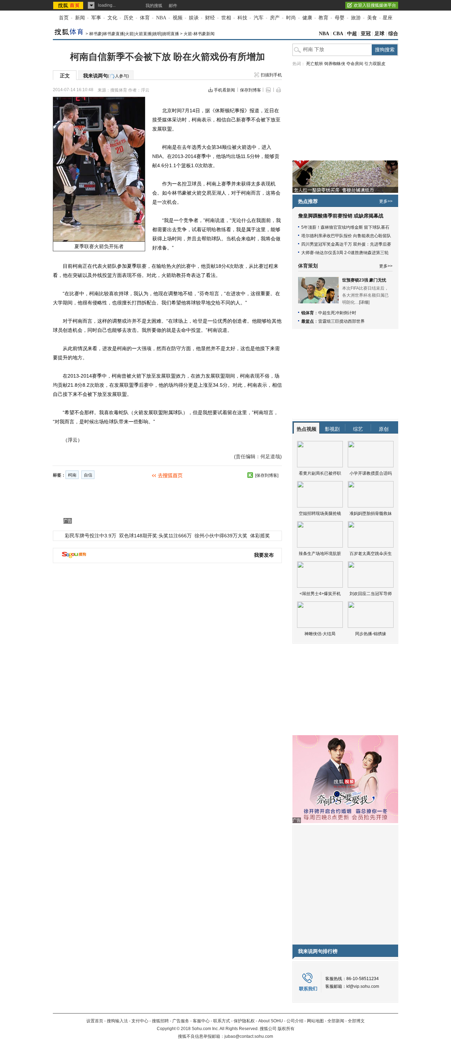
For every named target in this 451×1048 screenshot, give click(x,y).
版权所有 (286, 1028)
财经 (210, 17)
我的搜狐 (154, 5)
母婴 (340, 17)
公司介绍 (294, 1020)
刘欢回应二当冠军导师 (371, 593)
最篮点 (307, 321)
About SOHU (270, 1020)
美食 (372, 17)
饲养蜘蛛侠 (334, 63)
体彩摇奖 (260, 535)
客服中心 (201, 1020)
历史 (129, 17)
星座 (388, 17)
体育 (145, 17)
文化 (112, 17)
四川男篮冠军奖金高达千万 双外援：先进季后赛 (346, 244)
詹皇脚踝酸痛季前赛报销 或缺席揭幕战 (340, 216)
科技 (242, 17)
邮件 (173, 5)
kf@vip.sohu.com (362, 986)
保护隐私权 (244, 1020)
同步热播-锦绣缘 (370, 633)
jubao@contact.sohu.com (248, 1036)
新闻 (80, 17)
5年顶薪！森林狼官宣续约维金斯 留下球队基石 (345, 227)
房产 (275, 17)
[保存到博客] (266, 475)
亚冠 (366, 33)
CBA (338, 33)
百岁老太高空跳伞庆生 (371, 553)
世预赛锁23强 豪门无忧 (364, 280)
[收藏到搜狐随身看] (250, 475)
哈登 (198, 321)
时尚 (291, 17)
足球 (379, 33)
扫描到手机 (271, 74)
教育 (323, 17)
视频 (178, 17)
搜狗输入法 (117, 1020)
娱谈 (194, 17)
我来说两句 (106, 75)
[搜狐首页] (69, 5)
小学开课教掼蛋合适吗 (371, 473)
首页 (64, 17)
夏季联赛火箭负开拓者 (99, 246)
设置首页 (94, 1020)
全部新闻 (335, 1020)
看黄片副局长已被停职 (320, 473)
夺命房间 (354, 63)
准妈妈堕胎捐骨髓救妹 (371, 513)
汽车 (259, 17)
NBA (161, 17)
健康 (307, 17)
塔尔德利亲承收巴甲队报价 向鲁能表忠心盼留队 (346, 235)
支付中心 (139, 1020)
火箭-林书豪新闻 (199, 33)
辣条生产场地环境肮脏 (320, 553)
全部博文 (356, 1020)
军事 (96, 17)
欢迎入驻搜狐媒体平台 (375, 5)
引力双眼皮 (374, 63)
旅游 (356, 17)
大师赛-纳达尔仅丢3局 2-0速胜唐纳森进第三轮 (345, 252)
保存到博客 (250, 90)
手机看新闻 (224, 90)
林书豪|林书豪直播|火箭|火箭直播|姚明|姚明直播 (134, 33)
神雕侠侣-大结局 (319, 633)
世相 (226, 17)
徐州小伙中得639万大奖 (220, 535)
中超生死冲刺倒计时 (337, 312)
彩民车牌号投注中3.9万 (90, 535)
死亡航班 (314, 63)
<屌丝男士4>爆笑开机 (320, 593)
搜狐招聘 (160, 1020)
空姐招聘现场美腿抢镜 (320, 513)
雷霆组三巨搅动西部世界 (341, 321)
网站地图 (315, 1020)
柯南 (72, 475)
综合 (393, 33)
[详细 (364, 302)
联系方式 (221, 1020)
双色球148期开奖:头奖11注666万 (155, 535)
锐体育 (307, 312)
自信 (88, 475)
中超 (352, 33)
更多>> (386, 201)
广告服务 (180, 1020)
